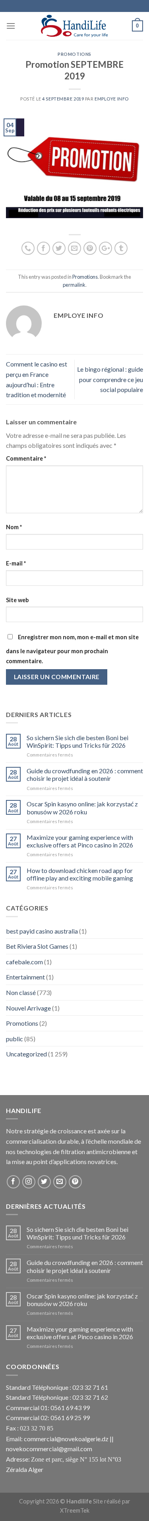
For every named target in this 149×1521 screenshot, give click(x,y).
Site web (17, 600)
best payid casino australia (42, 931)
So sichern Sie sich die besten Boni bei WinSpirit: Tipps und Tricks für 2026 (77, 741)
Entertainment (25, 977)
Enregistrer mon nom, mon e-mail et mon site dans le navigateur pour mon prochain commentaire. (72, 649)
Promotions (74, 54)
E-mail (16, 563)
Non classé (21, 992)
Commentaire (26, 458)
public (14, 1038)
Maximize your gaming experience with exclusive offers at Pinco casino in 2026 (80, 841)
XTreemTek (74, 1510)
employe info (112, 98)
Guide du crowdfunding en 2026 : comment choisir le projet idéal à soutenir (85, 774)
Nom (14, 527)
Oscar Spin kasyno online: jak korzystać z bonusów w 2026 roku (82, 807)
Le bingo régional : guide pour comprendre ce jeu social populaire (110, 379)
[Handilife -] (74, 26)
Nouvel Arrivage (28, 1008)
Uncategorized (26, 1054)
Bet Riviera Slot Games (37, 946)
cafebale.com (24, 961)
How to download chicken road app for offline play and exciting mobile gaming (80, 874)
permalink (74, 285)
